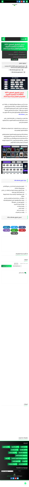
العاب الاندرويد (14, 447)
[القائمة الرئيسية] (3, 39)
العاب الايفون (5, 447)
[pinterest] (22, 1)
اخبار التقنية (23, 447)
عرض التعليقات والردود (6, 266)
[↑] (14, 475)
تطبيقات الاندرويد (22, 452)
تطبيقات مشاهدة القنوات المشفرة (19, 57)
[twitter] (20, 1)
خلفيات (6, 458)
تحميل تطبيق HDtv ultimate (17, 72)
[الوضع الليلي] (25, 483)
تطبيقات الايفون (12, 452)
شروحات (23, 461)
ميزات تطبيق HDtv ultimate (15, 70)
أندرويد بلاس (9, 476)
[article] (14, 241)
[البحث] (2, 2)
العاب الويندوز (22, 450)
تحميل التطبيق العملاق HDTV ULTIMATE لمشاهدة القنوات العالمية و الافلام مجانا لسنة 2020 (16, 66)
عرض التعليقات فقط (16, 266)
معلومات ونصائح (22, 464)
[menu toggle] (27, 2)
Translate (23, 471)
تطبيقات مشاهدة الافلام (13, 54)
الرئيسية (23, 39)
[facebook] (17, 1)
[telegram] (24, 1)
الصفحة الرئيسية (22, 54)
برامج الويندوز (13, 450)
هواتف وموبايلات (12, 464)
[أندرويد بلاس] (14, 5)
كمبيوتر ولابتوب (15, 461)
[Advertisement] (14, 21)
